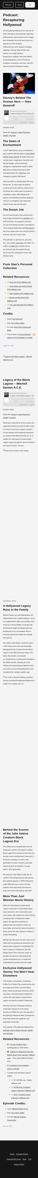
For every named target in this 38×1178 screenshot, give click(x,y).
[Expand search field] (30, 5)
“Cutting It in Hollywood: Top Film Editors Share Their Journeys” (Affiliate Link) (21, 1055)
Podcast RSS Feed (14, 1159)
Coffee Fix (14, 246)
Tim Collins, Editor (17, 323)
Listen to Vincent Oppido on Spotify (19, 338)
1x (15, 119)
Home (12, 1154)
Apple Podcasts (23, 132)
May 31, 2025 (7, 1126)
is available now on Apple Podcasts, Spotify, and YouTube (18, 1030)
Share (31, 122)
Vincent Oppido (25, 334)
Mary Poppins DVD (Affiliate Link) (22, 293)
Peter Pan (22, 173)
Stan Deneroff (17, 319)
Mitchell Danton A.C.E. (20, 1109)
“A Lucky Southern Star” (18, 1044)
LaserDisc (26, 218)
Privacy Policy (19, 1164)
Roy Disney (30, 228)
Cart (29, 1159)
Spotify (5, 135)
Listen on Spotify (13, 1069)
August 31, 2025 (8, 345)
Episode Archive (22, 1154)
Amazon (14, 132)
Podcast (8, 5)
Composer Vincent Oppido (19, 1065)
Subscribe (23, 122)
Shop (19, 5)
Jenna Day (19, 243)
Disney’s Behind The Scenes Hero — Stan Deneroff (17, 101)
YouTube (12, 135)
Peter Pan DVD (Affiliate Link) (20, 282)
